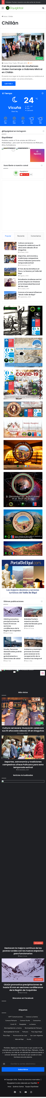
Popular (8, 236)
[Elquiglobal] (14, 8)
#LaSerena (12, 145)
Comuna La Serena (32, 1017)
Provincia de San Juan (20, 1035)
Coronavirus (37, 1020)
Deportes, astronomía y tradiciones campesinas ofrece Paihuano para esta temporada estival (29, 259)
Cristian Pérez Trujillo (10, 63)
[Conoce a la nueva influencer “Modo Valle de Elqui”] (10, 295)
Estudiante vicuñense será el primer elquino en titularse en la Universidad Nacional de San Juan (29, 282)
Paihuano (25, 1032)
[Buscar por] (43, 8)
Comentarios (36, 236)
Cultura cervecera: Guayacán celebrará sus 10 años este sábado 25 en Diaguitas (29, 246)
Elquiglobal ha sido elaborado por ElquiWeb (22, 1083)
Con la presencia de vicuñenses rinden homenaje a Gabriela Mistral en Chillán (22, 69)
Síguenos (37, 154)
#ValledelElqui (6, 143)
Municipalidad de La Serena (13, 1028)
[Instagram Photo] (23, 155)
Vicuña (29, 1039)
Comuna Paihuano (11, 1020)
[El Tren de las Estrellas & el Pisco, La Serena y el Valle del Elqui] (10, 272)
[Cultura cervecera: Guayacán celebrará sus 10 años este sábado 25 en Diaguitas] (10, 246)
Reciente (20, 236)
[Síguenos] (42, 673)
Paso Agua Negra (36, 1032)
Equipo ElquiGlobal (31, 1086)
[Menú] (3, 8)
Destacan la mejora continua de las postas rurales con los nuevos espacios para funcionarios (23, 951)
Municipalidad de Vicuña (11, 1032)
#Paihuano (39, 143)
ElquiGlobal (7, 137)
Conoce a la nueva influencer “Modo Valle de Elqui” (30, 293)
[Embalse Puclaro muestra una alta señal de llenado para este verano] (33, 612)
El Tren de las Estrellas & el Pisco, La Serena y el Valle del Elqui (30, 271)
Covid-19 (13, 1024)
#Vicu (4, 145)
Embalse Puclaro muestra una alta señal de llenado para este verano (33, 622)
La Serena (32, 1024)
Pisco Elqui (6, 1035)
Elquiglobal (22, 1024)
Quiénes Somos (18, 1086)
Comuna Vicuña (25, 1020)
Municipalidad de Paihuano (33, 1028)
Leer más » (9, 84)
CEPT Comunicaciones (15, 1017)
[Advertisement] (23, 35)
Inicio (9, 1086)
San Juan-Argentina (36, 1035)
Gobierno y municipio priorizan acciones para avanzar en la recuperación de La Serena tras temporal (33, 654)
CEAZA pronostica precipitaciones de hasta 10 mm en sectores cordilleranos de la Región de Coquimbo (23, 987)
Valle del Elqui (19, 1039)
